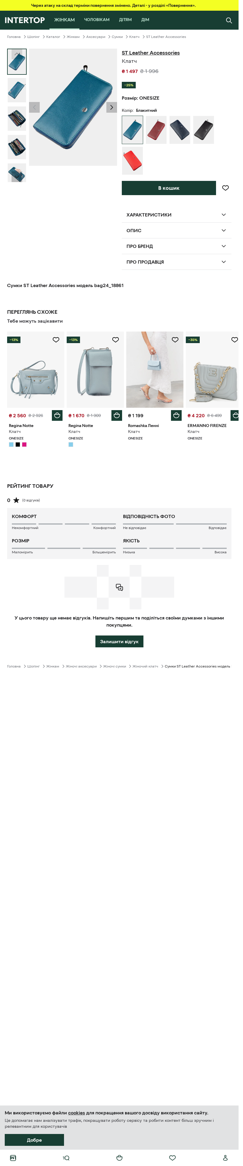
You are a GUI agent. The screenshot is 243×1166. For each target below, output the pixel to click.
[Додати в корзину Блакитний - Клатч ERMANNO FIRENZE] (231, 414)
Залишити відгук (119, 640)
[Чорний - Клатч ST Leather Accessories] (203, 130)
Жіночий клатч (145, 665)
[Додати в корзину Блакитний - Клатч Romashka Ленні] (173, 414)
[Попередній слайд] (34, 107)
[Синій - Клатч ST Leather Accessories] (180, 130)
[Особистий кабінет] (225, 1158)
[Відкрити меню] (66, 1158)
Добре (34, 1140)
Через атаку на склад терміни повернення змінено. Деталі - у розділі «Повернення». (113, 5)
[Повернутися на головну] (25, 20)
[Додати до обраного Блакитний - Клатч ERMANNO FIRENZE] (230, 340)
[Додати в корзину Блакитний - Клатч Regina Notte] (56, 414)
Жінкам (73, 37)
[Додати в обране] (225, 188)
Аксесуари (95, 37)
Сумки (117, 37)
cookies (76, 1112)
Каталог (53, 37)
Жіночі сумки (114, 665)
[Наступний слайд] (17, 176)
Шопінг (33, 37)
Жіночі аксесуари (81, 665)
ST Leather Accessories (166, 37)
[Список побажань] (172, 1158)
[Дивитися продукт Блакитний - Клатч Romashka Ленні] (152, 369)
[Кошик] (119, 1158)
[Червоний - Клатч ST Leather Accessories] (156, 130)
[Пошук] (229, 20)
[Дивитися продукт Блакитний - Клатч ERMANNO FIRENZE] (211, 369)
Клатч (134, 37)
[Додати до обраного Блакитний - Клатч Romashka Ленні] (172, 340)
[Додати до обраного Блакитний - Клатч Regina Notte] (55, 340)
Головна (14, 37)
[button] (34, 107)
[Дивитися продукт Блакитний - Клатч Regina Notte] (35, 369)
